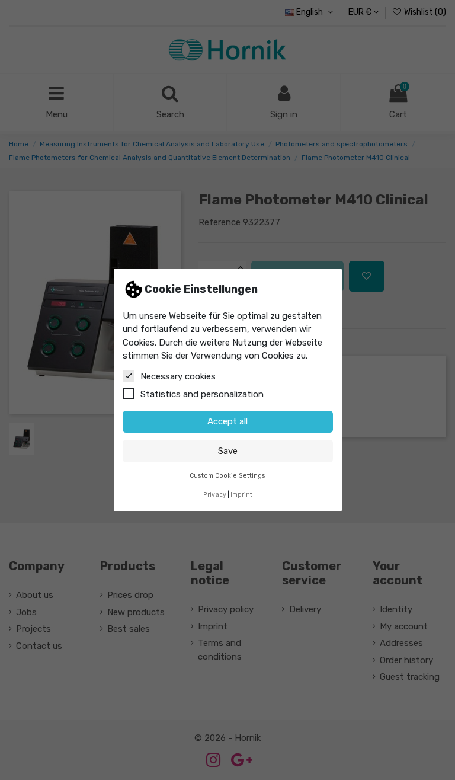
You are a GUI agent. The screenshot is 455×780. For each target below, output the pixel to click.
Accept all (227, 421)
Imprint (241, 494)
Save (228, 451)
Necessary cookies (178, 376)
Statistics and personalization (202, 394)
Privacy (214, 494)
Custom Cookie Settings (227, 475)
